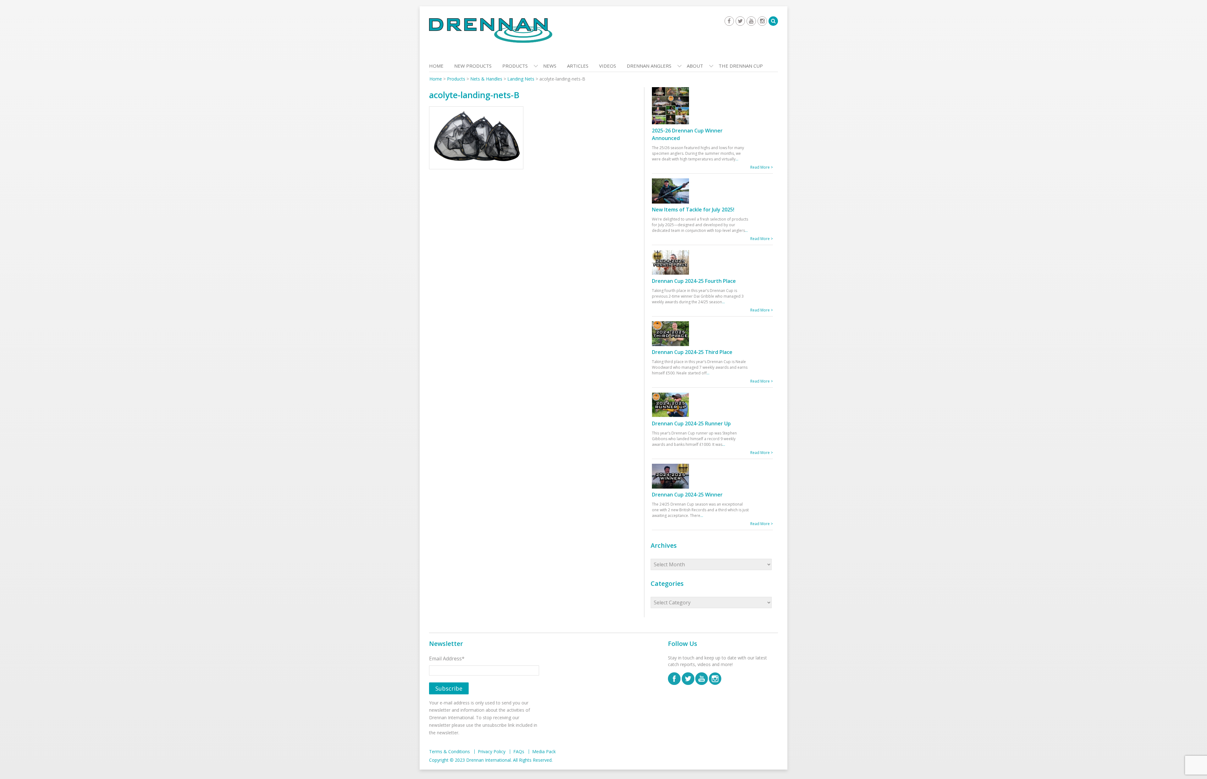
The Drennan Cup (741, 66)
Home (436, 66)
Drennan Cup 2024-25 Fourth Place (694, 280)
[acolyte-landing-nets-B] (476, 139)
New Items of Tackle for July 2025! (693, 209)
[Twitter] (740, 21)
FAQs (518, 751)
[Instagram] (762, 21)
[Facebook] (729, 21)
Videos (607, 66)
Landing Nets (520, 79)
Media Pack (544, 751)
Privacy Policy (491, 751)
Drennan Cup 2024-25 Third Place (692, 352)
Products (515, 66)
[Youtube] (751, 21)
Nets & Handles (486, 79)
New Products (473, 66)
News (549, 66)
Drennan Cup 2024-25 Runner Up (691, 423)
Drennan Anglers (649, 66)
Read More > (761, 167)
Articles (577, 66)
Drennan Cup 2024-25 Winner (687, 494)
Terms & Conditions (449, 751)
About (695, 66)
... (737, 159)
